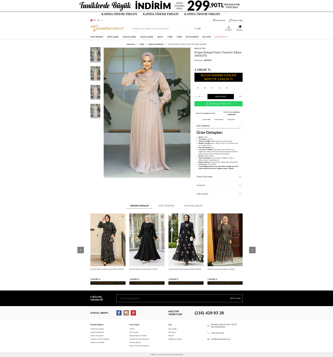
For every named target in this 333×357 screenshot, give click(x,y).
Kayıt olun (235, 298)
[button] (181, 112)
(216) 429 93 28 (209, 312)
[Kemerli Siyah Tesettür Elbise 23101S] (108, 239)
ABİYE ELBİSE (113, 37)
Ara (199, 28)
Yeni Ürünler (133, 332)
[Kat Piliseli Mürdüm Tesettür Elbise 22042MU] (225, 239)
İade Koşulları (202, 194)
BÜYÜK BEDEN (192, 37)
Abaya (160, 37)
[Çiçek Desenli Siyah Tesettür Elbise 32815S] (147, 239)
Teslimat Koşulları (97, 329)
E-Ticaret (158, 354)
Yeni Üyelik (172, 329)
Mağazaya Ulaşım (175, 339)
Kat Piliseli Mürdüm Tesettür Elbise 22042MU (224, 269)
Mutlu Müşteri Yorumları (138, 336)
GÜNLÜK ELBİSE (129, 37)
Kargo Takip (237, 20)
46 (227, 88)
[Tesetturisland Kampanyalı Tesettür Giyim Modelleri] (166, 8)
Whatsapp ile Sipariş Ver (220, 104)
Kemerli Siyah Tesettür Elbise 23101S (104, 269)
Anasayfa (131, 44)
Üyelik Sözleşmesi (97, 332)
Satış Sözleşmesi (97, 336)
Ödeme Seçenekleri (205, 176)
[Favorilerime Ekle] (123, 216)
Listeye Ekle (206, 119)
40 (205, 88)
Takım (179, 37)
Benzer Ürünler (139, 205)
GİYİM (142, 44)
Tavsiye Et (231, 119)
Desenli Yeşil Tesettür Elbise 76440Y (182, 269)
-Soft (152, 354)
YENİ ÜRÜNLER (96, 37)
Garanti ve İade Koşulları (99, 339)
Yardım (132, 329)
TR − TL (96, 20)
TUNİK (170, 37)
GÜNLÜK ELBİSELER (155, 44)
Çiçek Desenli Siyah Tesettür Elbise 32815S (145, 269)
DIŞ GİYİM (206, 37)
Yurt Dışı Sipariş (135, 342)
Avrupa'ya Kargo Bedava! (139, 339)
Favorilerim (220, 20)
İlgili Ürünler (166, 205)
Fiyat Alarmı (218, 119)
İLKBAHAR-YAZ (221, 37)
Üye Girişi (171, 332)
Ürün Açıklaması (203, 126)
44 (219, 88)
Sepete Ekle (220, 96)
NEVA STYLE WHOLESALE (139, 346)
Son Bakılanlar (193, 205)
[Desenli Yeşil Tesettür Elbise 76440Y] (186, 239)
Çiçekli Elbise (146, 37)
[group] (147, 112)
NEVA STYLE (199, 48)
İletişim (171, 336)
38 (198, 88)
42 (212, 88)
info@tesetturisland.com (220, 339)
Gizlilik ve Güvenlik (97, 342)
